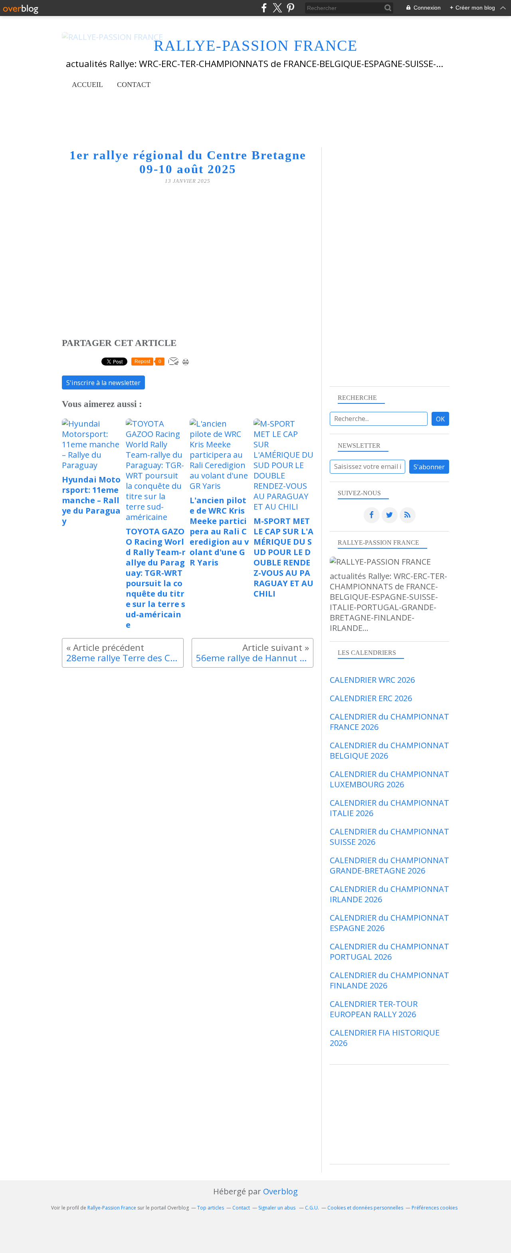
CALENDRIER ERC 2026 (371, 698)
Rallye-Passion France (111, 1207)
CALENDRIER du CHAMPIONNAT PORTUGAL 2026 (389, 951)
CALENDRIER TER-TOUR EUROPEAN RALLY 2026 (374, 1009)
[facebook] (264, 7)
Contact (134, 85)
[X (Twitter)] (277, 7)
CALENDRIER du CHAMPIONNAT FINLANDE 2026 (389, 980)
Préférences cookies (435, 1207)
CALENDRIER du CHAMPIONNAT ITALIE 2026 (389, 807)
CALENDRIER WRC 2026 (372, 679)
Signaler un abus (277, 1207)
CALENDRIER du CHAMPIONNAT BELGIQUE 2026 (389, 750)
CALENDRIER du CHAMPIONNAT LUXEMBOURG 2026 (389, 779)
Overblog (280, 1191)
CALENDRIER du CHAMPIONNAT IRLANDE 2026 (389, 894)
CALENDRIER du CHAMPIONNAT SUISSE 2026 (389, 836)
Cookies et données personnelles (365, 1207)
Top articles (210, 1207)
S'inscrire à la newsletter (103, 382)
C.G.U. (312, 1207)
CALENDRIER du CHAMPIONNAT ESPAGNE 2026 (389, 922)
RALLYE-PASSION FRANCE (256, 46)
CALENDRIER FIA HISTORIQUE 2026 (385, 1037)
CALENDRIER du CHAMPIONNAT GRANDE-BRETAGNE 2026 (389, 865)
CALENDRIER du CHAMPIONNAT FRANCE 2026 (389, 721)
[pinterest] (290, 7)
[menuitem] (87, 85)
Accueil (87, 85)
